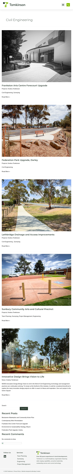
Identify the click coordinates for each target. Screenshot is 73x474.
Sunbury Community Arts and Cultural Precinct (27, 309)
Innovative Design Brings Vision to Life (23, 376)
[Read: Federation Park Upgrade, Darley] (36, 130)
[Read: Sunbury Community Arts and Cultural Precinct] (36, 279)
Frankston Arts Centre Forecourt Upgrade (24, 85)
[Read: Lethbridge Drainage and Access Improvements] (36, 205)
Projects (4, 89)
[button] (63, 4)
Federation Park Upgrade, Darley (20, 160)
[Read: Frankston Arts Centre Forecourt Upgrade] (36, 56)
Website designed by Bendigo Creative (31, 471)
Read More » (6, 97)
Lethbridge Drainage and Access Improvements (28, 234)
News (3, 380)
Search (4, 405)
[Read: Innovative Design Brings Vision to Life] (35, 351)
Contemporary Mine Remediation (12, 420)
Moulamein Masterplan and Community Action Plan (18, 417)
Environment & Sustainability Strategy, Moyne (16, 427)
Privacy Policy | (17, 471)
